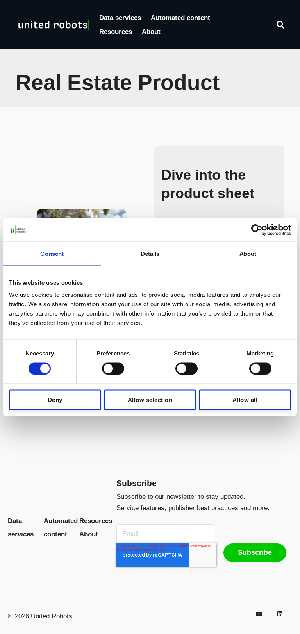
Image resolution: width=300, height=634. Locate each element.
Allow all (245, 399)
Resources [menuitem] (95, 521)
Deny (55, 399)
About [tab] (248, 253)
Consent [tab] (52, 253)
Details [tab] (150, 253)
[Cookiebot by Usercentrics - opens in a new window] (257, 230)
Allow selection (150, 399)
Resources (115, 32)
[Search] (280, 25)
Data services (120, 17)
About (151, 32)
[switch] (113, 368)
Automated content (180, 17)
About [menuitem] (88, 534)
